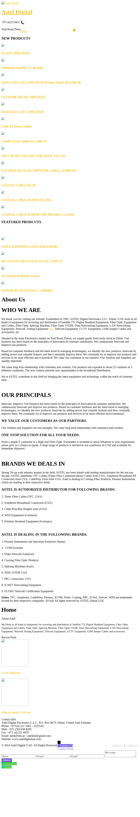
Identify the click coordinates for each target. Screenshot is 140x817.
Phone (8, 767)
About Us (118, 745)
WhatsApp (10, 763)
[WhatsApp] (2, 763)
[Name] (18, 756)
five (51, 328)
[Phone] (53, 756)
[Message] (120, 756)
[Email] (87, 756)
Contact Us (132, 745)
